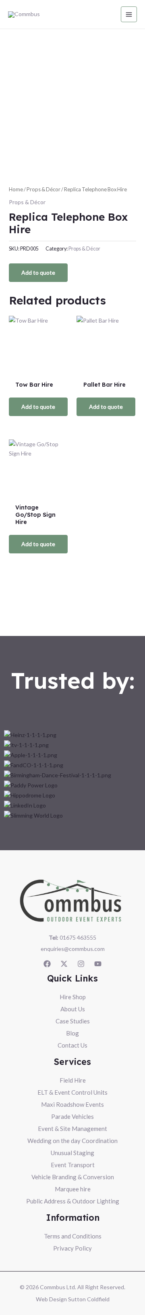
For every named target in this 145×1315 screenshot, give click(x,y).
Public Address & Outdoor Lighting (72, 1201)
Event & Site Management (72, 1128)
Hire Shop (73, 996)
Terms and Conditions (73, 1236)
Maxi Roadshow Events (72, 1104)
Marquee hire (73, 1189)
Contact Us (72, 1045)
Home (16, 189)
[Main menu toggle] (129, 14)
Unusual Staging (72, 1152)
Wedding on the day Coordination (72, 1140)
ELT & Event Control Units (72, 1092)
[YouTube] (98, 963)
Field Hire (73, 1080)
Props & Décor (43, 189)
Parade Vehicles (72, 1116)
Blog (72, 1033)
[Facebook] (47, 963)
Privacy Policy (72, 1248)
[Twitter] (64, 963)
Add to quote (38, 272)
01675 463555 (72, 937)
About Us (72, 1009)
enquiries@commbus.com (73, 948)
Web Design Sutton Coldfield (73, 1299)
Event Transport (73, 1164)
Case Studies (73, 1021)
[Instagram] (81, 963)
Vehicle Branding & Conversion (72, 1176)
